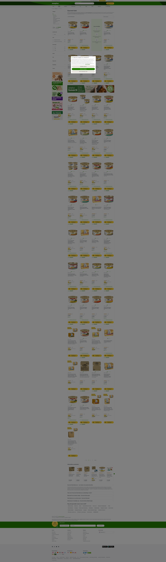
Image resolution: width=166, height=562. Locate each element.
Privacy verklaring (87, 64)
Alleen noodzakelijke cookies (83, 71)
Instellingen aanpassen (83, 66)
